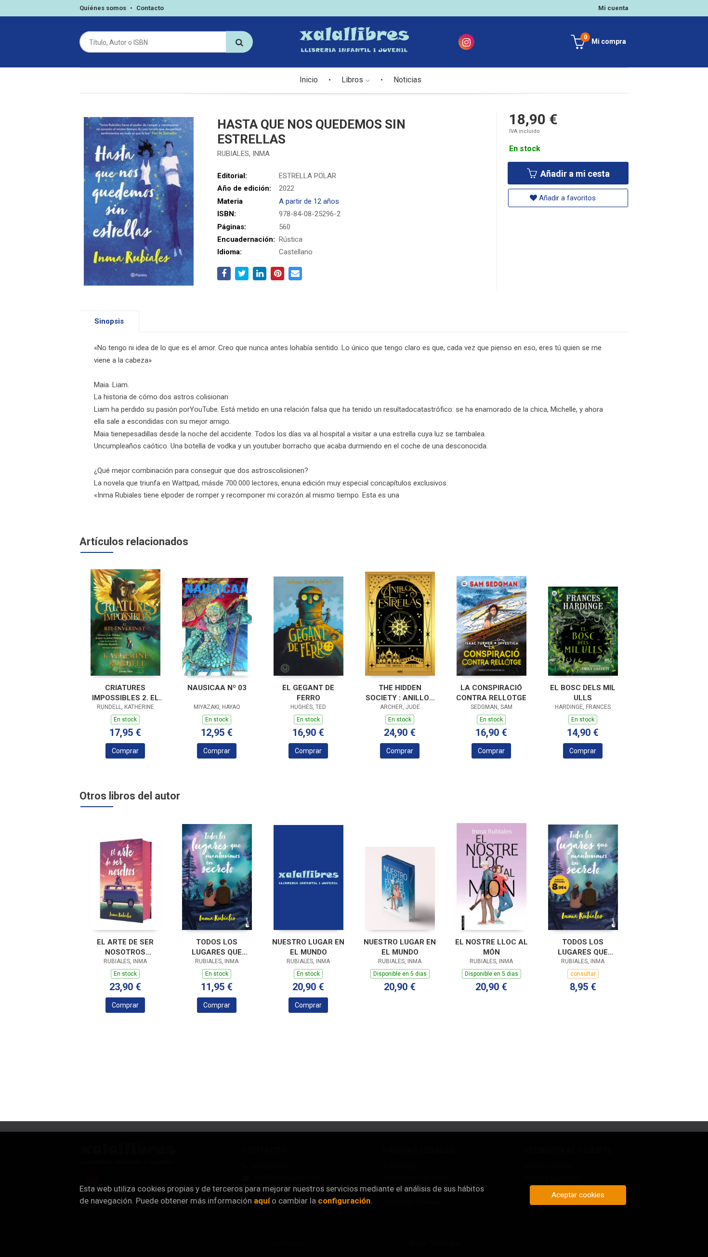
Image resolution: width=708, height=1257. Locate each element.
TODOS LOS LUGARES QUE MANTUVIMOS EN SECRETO (217, 947)
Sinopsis (109, 321)
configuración (344, 1200)
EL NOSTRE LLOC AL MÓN (491, 947)
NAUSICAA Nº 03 (217, 687)
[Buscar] (239, 42)
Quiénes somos (102, 8)
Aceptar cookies (577, 1195)
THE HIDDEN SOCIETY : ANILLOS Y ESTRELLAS (400, 692)
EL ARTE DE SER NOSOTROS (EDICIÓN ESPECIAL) (125, 947)
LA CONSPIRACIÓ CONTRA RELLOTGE (491, 692)
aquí (262, 1200)
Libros (353, 79)
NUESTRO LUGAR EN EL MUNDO (308, 947)
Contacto (150, 8)
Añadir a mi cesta (574, 174)
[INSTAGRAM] (466, 42)
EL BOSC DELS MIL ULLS (583, 692)
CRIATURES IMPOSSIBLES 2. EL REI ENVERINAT (125, 692)
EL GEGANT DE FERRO (308, 692)
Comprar (125, 751)
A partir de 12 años (309, 201)
